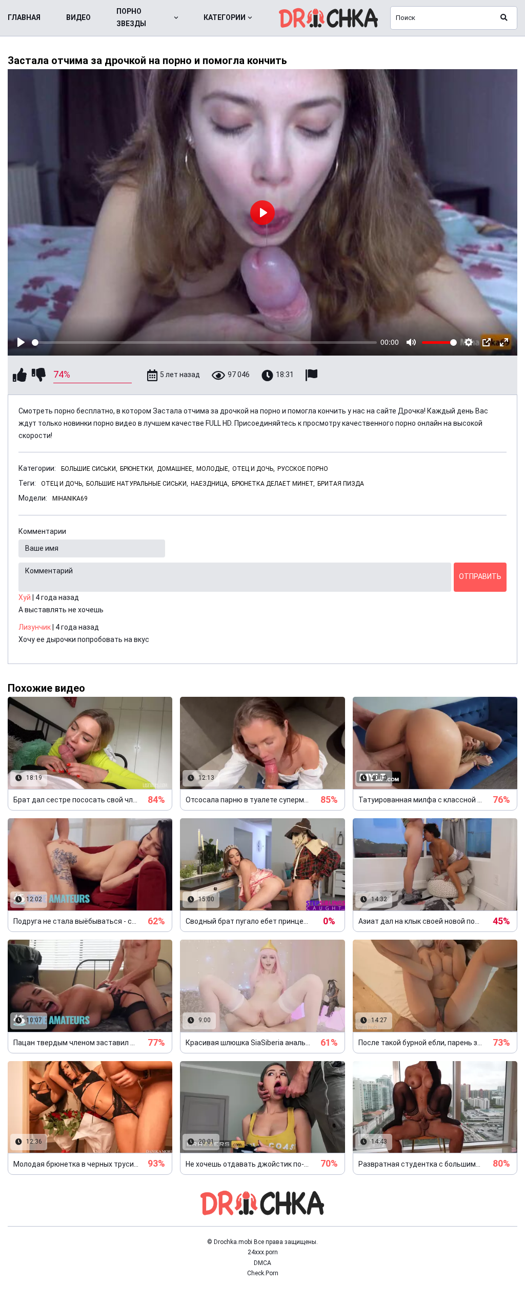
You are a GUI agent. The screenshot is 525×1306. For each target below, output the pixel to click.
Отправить (480, 576)
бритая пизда (340, 483)
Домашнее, (175, 468)
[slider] (204, 342)
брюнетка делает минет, (273, 483)
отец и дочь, (62, 483)
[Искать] (504, 18)
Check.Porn (262, 1273)
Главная (24, 17)
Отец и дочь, (253, 468)
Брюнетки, (137, 468)
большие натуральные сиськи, (137, 483)
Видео (78, 17)
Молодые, (213, 468)
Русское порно (302, 468)
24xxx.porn (263, 1252)
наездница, (210, 483)
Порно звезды (131, 17)
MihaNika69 (70, 498)
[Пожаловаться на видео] (313, 375)
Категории (225, 17)
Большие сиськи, (89, 468)
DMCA (262, 1263)
